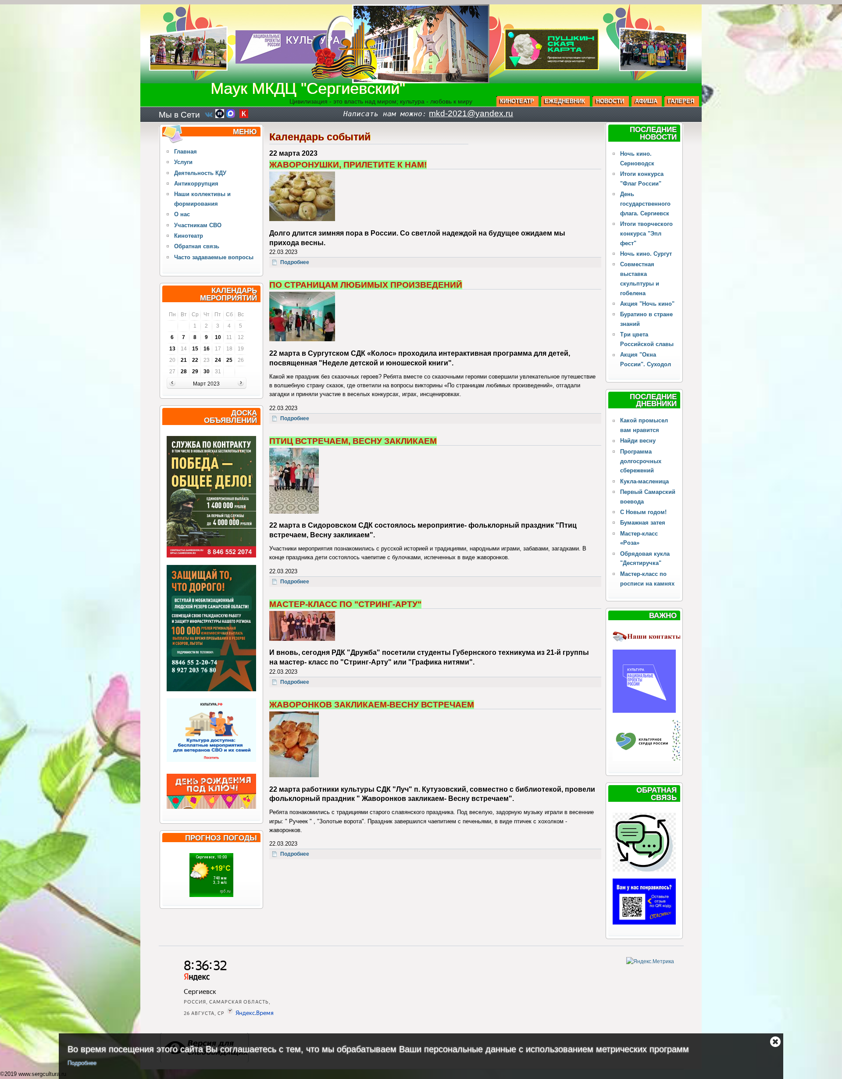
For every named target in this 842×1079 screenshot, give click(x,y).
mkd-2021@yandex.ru (471, 113)
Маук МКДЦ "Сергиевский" (307, 88)
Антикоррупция (196, 183)
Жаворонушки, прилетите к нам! (348, 164)
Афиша (646, 101)
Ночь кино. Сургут (646, 253)
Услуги (183, 162)
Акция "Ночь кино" (647, 303)
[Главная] (344, 77)
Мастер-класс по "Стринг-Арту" (345, 604)
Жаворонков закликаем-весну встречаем (371, 704)
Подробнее (82, 1063)
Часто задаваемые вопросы (213, 257)
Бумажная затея (642, 522)
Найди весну (638, 440)
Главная (185, 151)
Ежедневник (565, 101)
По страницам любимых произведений (365, 284)
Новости (610, 101)
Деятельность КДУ (200, 173)
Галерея (681, 101)
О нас (182, 214)
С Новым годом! (643, 512)
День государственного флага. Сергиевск (645, 204)
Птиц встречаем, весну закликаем (353, 441)
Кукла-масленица (644, 481)
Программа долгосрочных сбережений (640, 461)
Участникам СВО (197, 225)
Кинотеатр (517, 101)
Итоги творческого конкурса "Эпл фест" (646, 234)
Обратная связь (196, 246)
